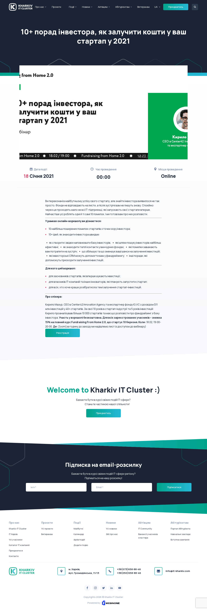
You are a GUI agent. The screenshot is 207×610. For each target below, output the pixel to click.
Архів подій (79, 539)
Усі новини (111, 528)
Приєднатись (175, 6)
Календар (79, 534)
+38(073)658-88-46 (129, 569)
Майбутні (78, 528)
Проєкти (56, 6)
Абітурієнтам (122, 6)
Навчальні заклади (181, 534)
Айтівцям (103, 6)
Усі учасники (15, 539)
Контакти (14, 556)
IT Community (145, 528)
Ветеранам (143, 6)
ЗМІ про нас (112, 534)
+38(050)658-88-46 (129, 573)
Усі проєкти (47, 528)
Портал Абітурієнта (180, 528)
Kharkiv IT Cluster (18, 528)
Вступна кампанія (180, 539)
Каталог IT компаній (19, 545)
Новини (86, 6)
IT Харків (13, 534)
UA (156, 6)
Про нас (39, 6)
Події (71, 6)
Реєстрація (62, 332)
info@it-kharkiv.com (178, 571)
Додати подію (81, 545)
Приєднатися (16, 550)
